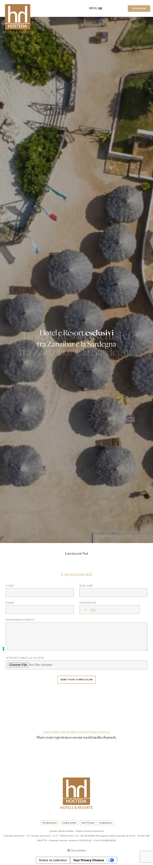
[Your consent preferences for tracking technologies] (3, 648)
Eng (20, 37)
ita (15, 37)
